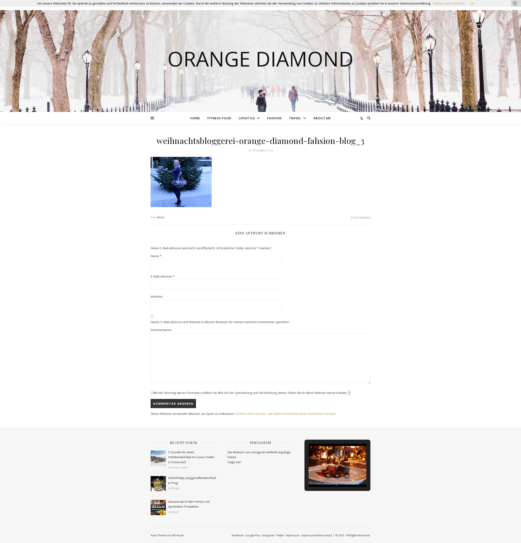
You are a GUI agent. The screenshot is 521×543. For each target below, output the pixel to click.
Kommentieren (161, 330)
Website (156, 296)
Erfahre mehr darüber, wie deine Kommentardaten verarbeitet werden (285, 414)
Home (195, 118)
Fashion (274, 118)
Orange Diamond (260, 58)
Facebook (238, 535)
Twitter (280, 535)
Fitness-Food (219, 118)
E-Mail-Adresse (163, 276)
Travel (295, 118)
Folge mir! (234, 462)
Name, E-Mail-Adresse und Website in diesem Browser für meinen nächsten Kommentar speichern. (220, 322)
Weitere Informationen (449, 3)
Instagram (268, 535)
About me (322, 118)
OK (472, 3)
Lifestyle (247, 118)
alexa (160, 217)
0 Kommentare (360, 217)
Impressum (293, 535)
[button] (328, 475)
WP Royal (178, 535)
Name (156, 256)
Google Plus (252, 535)
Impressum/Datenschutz (316, 535)
